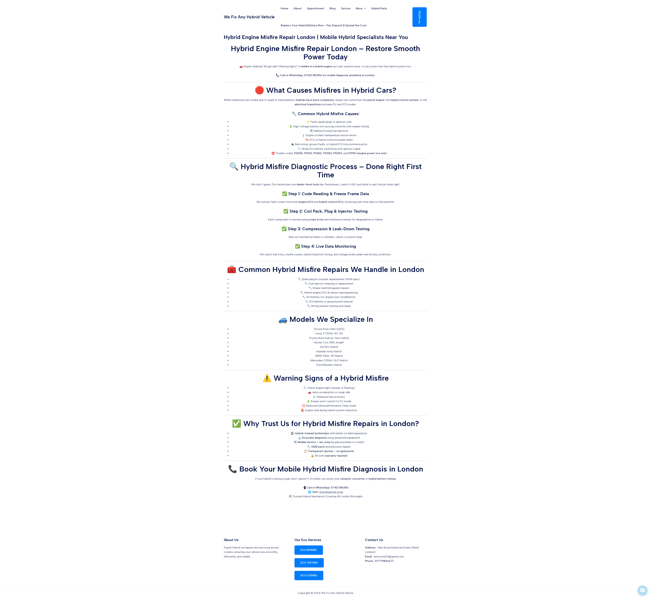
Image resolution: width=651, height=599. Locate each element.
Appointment (315, 8)
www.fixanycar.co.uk (331, 492)
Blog (333, 8)
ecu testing (309, 562)
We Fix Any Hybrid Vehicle (249, 16)
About (298, 8)
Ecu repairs (309, 550)
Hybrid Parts (379, 8)
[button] (364, 8)
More (359, 8)
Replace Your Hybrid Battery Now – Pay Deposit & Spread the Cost (324, 25)
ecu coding (309, 575)
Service (345, 8)
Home (284, 8)
